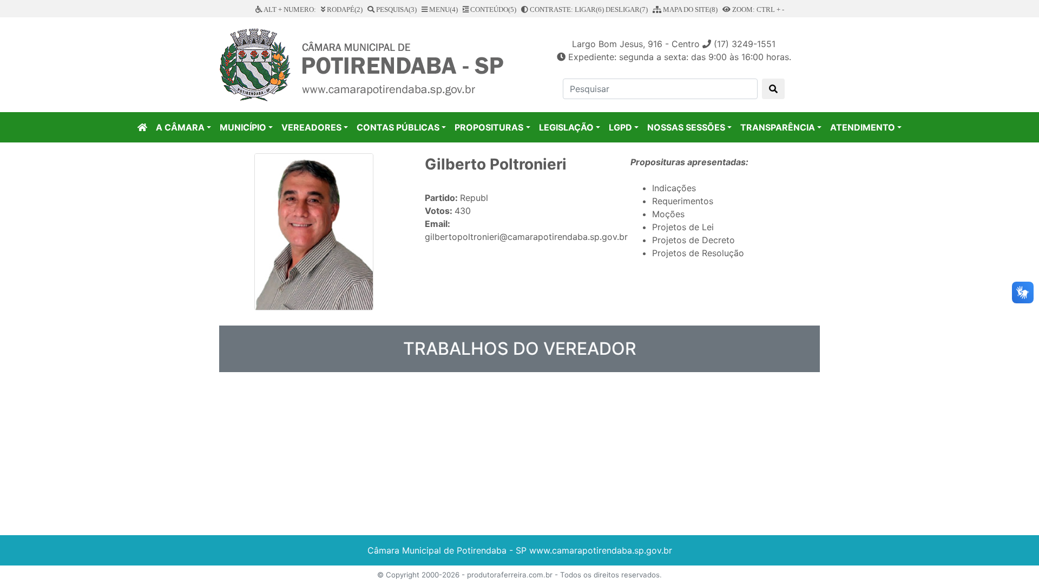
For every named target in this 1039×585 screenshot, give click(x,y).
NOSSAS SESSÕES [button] (686, 127)
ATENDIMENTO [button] (862, 127)
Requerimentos (682, 201)
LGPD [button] (620, 127)
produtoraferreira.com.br (510, 574)
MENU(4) (443, 9)
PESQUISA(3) (395, 9)
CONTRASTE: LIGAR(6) (566, 9)
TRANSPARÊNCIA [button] (777, 127)
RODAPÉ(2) (344, 9)
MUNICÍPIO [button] (243, 127)
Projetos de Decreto (693, 240)
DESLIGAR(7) (627, 9)
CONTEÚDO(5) (492, 9)
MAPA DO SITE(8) (689, 9)
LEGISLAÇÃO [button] (566, 127)
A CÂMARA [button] (180, 127)
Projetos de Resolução (698, 253)
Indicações (674, 188)
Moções (668, 214)
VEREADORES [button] (311, 127)
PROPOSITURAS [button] (489, 127)
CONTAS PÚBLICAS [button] (398, 127)
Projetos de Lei (683, 227)
